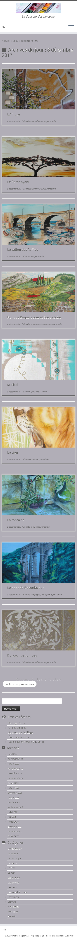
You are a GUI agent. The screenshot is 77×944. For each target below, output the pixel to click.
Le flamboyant (18, 181)
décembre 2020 (15, 773)
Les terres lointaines (37, 121)
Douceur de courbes (22, 655)
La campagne (34, 324)
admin (53, 121)
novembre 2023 (15, 758)
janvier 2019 (13, 797)
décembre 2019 (15, 792)
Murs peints (46, 324)
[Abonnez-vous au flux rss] (4, 27)
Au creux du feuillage (20, 732)
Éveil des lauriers (18, 737)
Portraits (12, 916)
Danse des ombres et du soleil (26, 741)
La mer (31, 256)
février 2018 (13, 821)
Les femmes (13, 882)
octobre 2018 (14, 802)
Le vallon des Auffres (22, 249)
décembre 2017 (15, 826)
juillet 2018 (13, 812)
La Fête (11, 867)
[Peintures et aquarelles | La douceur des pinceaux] (38, 8)
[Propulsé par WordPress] (43, 935)
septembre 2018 (15, 807)
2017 (15, 40)
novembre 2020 (15, 778)
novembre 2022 (15, 768)
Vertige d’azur (16, 723)
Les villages (13, 897)
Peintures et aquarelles (19, 936)
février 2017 (13, 836)
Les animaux (34, 459)
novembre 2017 (15, 831)
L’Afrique (13, 114)
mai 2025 (12, 754)
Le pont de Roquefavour (25, 587)
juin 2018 (12, 816)
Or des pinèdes (17, 727)
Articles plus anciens (19, 684)
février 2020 (13, 783)
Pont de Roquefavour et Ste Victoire (34, 317)
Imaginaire (33, 391)
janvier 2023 (13, 763)
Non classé (13, 911)
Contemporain (15, 848)
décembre (27, 40)
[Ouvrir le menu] (71, 25)
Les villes (12, 901)
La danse (12, 863)
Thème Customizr (66, 936)
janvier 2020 (13, 787)
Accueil (6, 40)
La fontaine (15, 520)
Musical (12, 384)
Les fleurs (12, 887)
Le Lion (12, 452)
